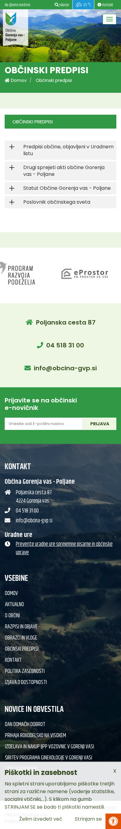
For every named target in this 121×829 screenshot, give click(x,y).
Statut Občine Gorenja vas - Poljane (67, 188)
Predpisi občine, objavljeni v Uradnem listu (68, 150)
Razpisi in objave (21, 627)
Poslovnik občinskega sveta (56, 202)
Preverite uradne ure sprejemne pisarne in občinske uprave (64, 548)
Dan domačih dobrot (25, 724)
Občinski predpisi (54, 80)
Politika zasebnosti (25, 671)
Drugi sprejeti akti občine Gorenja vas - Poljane (64, 171)
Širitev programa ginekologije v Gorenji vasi (48, 758)
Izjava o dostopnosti (26, 682)
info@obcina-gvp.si (65, 368)
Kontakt (13, 660)
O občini (12, 615)
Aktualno (14, 604)
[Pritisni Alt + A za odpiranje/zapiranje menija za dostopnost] (113, 821)
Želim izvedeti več (40, 819)
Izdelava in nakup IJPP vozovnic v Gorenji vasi (49, 746)
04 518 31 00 (65, 345)
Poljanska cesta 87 (66, 322)
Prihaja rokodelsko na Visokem (35, 735)
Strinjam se (88, 819)
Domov (18, 80)
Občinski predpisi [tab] (32, 121)
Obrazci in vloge (21, 638)
